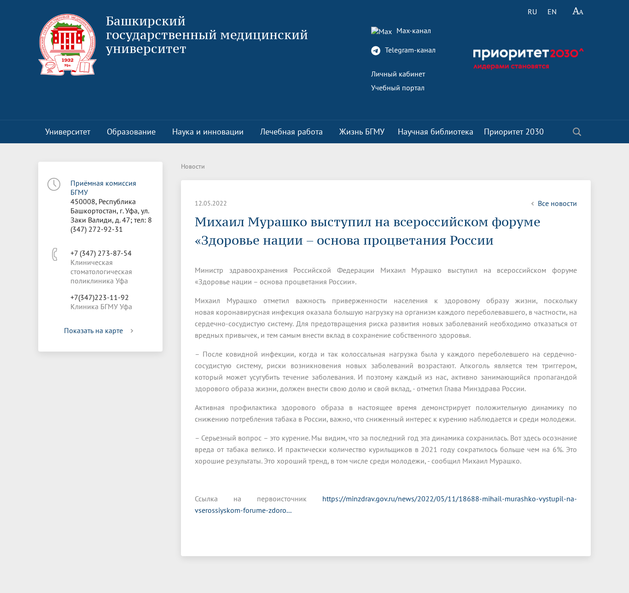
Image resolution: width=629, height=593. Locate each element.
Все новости (557, 203)
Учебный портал (398, 87)
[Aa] (578, 11)
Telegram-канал (409, 49)
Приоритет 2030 (514, 131)
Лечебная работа (291, 131)
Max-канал (413, 30)
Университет (67, 131)
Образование (131, 131)
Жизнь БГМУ (361, 131)
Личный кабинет (398, 73)
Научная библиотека (435, 131)
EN (552, 11)
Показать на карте (93, 330)
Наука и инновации (208, 131)
